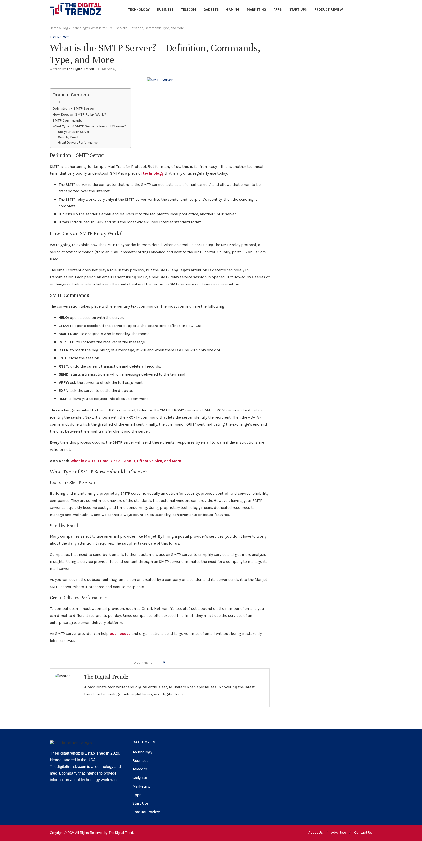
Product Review (328, 9)
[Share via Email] (188, 663)
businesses (120, 633)
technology (153, 173)
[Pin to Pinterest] (183, 663)
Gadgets (211, 9)
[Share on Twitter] (178, 663)
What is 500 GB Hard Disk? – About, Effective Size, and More (125, 460)
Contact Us (363, 832)
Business (165, 9)
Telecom (188, 9)
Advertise (338, 832)
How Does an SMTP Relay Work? (79, 114)
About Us (315, 832)
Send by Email (68, 137)
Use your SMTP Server (73, 132)
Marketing (256, 9)
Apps (278, 9)
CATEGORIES (143, 742)
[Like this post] (167, 663)
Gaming (233, 9)
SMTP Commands (67, 120)
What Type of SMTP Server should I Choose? (89, 126)
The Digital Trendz (81, 69)
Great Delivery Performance (78, 142)
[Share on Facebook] (173, 663)
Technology (139, 9)
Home (54, 28)
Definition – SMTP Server (74, 108)
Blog (65, 28)
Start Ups (298, 9)
